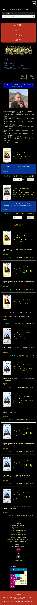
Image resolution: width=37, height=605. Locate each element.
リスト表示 (31, 78)
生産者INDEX (18, 30)
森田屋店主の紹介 (18, 599)
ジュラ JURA (20, 65)
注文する (30, 179)
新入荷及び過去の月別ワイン (18, 25)
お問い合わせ (31, 597)
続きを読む (6, 171)
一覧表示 (22, 78)
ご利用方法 (25, 597)
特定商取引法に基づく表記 (14, 597)
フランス (12, 63)
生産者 (5, 62)
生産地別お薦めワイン (18, 40)
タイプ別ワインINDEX (18, 34)
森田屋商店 (18, 594)
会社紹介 (4, 597)
